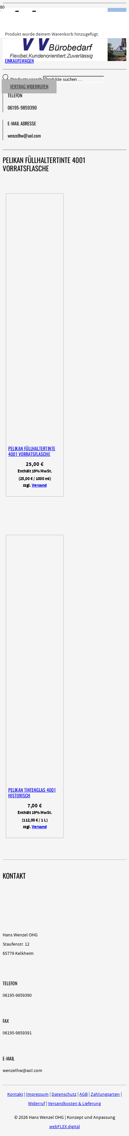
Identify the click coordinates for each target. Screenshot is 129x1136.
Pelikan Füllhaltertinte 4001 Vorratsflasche (31, 451)
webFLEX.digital (64, 1127)
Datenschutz (64, 1094)
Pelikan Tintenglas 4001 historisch (32, 792)
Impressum (37, 1094)
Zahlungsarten (105, 1094)
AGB (83, 1094)
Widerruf (36, 1104)
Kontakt (15, 1094)
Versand (39, 486)
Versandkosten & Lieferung (74, 1104)
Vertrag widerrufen (29, 86)
